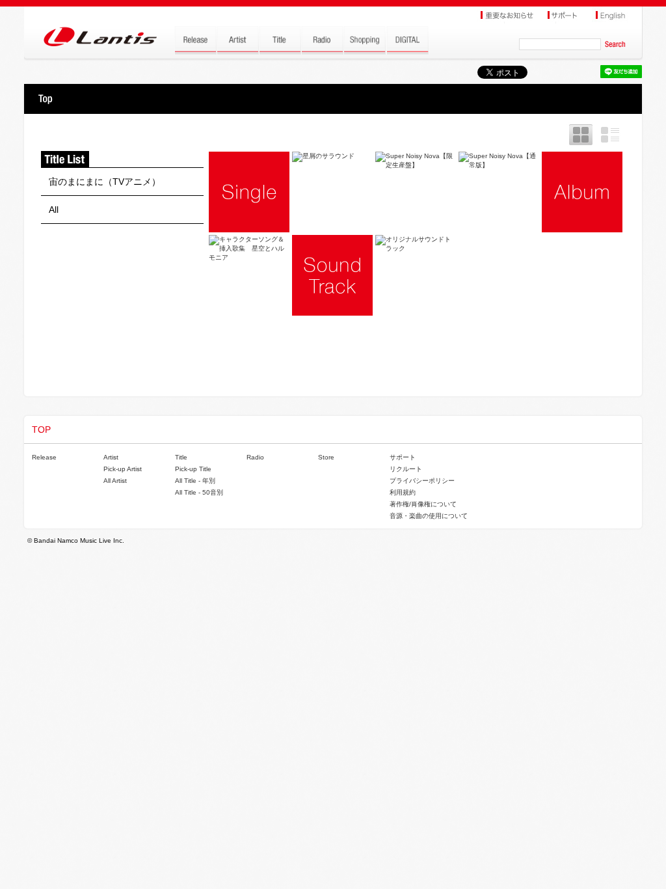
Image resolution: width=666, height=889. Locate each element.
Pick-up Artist (122, 468)
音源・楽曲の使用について (429, 515)
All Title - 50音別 (199, 492)
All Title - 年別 (195, 480)
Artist (110, 457)
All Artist (115, 480)
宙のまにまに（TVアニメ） (105, 181)
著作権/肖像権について (423, 504)
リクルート (406, 468)
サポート (403, 457)
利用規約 (403, 492)
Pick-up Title (193, 468)
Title (181, 457)
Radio (255, 457)
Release (44, 457)
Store (326, 457)
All (54, 209)
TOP (45, 99)
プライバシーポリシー (422, 480)
